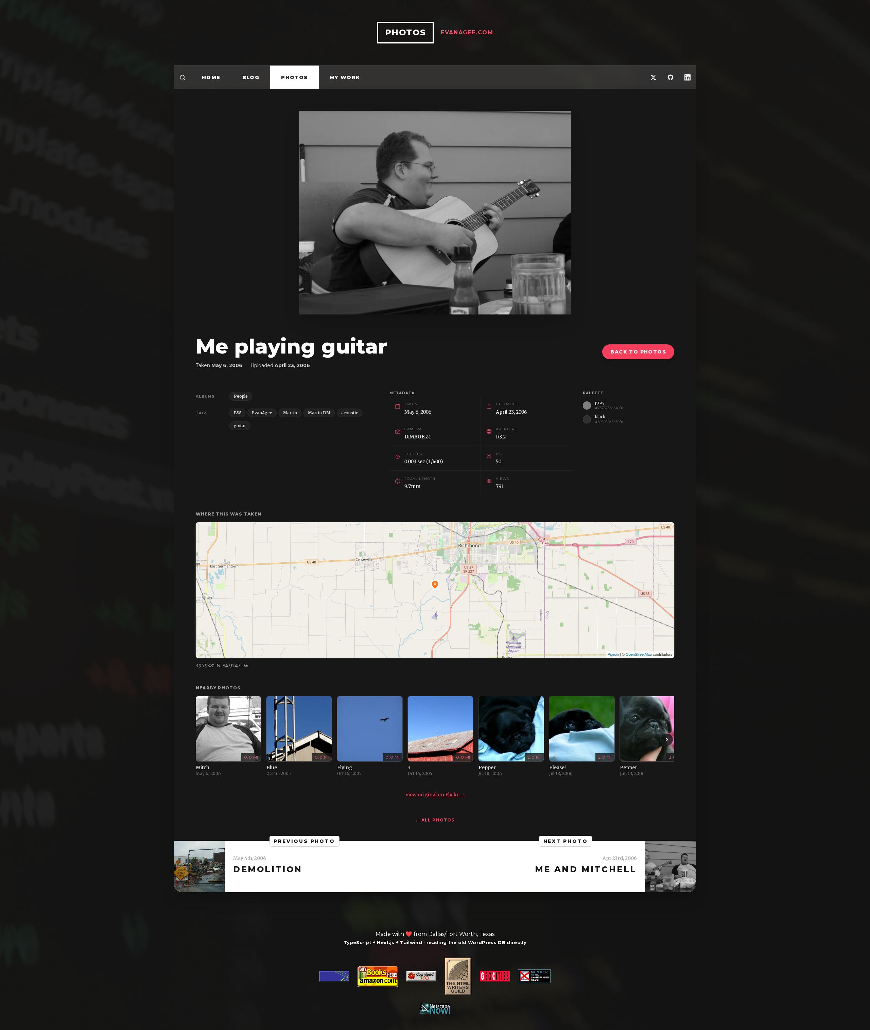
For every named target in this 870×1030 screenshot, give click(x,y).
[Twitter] (653, 77)
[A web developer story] (435, 985)
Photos (294, 77)
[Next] (667, 740)
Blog (251, 77)
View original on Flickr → (435, 795)
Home (211, 77)
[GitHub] (670, 77)
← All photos (434, 820)
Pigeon (613, 654)
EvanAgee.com (467, 32)
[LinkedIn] (687, 77)
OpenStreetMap (639, 654)
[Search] (182, 77)
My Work (345, 77)
